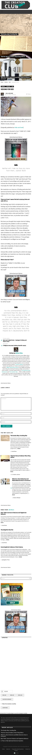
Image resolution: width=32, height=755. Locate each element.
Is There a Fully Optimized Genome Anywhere (12, 740)
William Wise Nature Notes (12, 367)
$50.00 (12, 695)
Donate (16, 750)
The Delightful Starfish (7, 530)
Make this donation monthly (9, 704)
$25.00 (4, 695)
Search (29, 578)
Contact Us (27, 749)
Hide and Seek (19, 127)
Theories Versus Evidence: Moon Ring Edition (20, 456)
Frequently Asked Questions (18, 749)
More (19, 448)
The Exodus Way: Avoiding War (18, 436)
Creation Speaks (19, 364)
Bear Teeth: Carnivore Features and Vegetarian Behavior (13, 513)
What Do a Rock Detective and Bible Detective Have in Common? (21, 479)
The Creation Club (13, 371)
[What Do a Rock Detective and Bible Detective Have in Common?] (16, 69)
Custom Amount (7, 699)
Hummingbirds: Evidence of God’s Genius (12, 547)
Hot (11, 488)
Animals (11, 510)
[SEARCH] (30, 11)
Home (3, 749)
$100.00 (20, 695)
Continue (5, 707)
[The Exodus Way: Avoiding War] (16, 25)
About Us (8, 749)
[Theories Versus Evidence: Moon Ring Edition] (16, 47)
